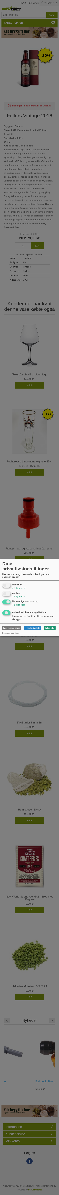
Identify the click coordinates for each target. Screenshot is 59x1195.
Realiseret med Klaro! (10, 633)
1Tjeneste (18, 596)
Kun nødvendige (11, 628)
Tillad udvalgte (32, 628)
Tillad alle (50, 628)
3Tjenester (19, 588)
